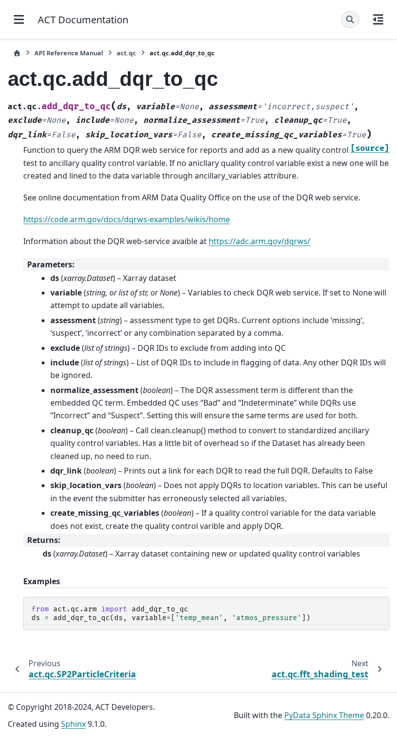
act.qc (126, 53)
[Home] (17, 53)
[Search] (350, 19)
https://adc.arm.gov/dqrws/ (259, 241)
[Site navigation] (19, 19)
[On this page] (378, 19)
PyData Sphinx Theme (324, 715)
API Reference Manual (68, 53)
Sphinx (73, 724)
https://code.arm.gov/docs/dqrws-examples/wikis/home (126, 219)
